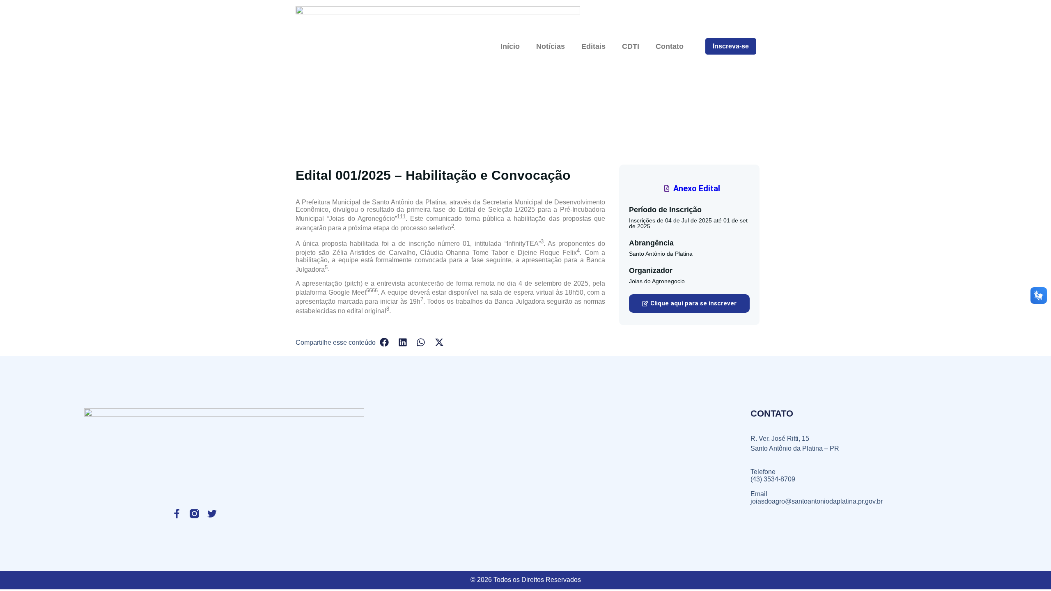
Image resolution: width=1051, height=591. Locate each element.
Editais (593, 46)
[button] (689, 303)
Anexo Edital (696, 188)
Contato (670, 46)
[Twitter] (212, 513)
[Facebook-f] (176, 513)
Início (510, 46)
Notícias (550, 46)
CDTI (630, 46)
